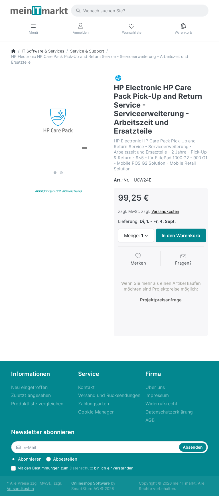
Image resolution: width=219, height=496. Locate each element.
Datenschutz (81, 468)
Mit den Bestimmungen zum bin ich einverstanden (75, 468)
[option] (58, 121)
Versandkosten (165, 211)
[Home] (13, 51)
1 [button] (55, 172)
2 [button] (61, 172)
